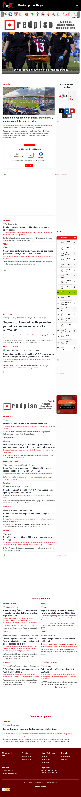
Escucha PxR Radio (8, 771)
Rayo (68, 292)
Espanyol (68, 248)
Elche (68, 287)
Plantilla (44, 756)
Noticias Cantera (27, 759)
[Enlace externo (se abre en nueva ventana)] (41, 25)
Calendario (45, 762)
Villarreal (68, 276)
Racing (68, 270)
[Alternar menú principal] (77, 5)
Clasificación (45, 759)
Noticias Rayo (26, 756)
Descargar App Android (9, 773)
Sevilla (68, 259)
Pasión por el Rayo (30, 5)
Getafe (68, 342)
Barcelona (68, 303)
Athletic (68, 297)
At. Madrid (67, 254)
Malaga (68, 336)
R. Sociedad (68, 331)
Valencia (68, 325)
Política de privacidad (40, 786)
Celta (68, 314)
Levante (68, 348)
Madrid (68, 319)
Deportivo (68, 281)
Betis (68, 265)
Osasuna (68, 309)
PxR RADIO (29, 165)
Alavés (68, 242)
